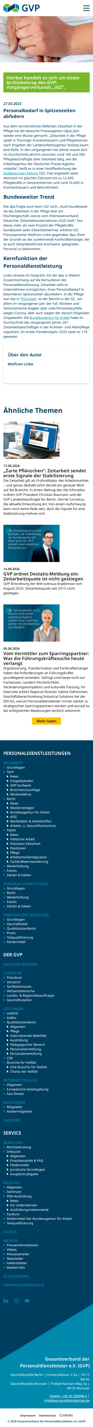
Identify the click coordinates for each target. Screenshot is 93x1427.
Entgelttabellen (21, 781)
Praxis (11, 933)
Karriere (11, 1120)
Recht (11, 893)
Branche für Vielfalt (21, 1062)
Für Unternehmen (23, 1205)
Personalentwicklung (26, 1053)
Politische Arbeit (22, 839)
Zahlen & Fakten (19, 875)
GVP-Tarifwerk (20, 785)
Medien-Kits (16, 1267)
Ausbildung (19, 1040)
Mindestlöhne (20, 794)
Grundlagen (16, 767)
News (14, 776)
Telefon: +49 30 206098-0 (68, 1396)
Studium (13, 1214)
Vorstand (13, 982)
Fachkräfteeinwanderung (29, 861)
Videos (12, 1249)
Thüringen (28, 298)
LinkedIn (5, 1300)
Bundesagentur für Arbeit (50, 317)
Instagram (16, 1300)
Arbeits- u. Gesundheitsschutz (33, 826)
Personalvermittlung (25, 1049)
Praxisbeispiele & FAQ (26, 1160)
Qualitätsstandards (21, 928)
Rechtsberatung (19, 1147)
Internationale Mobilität (28, 1035)
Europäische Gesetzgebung (28, 1089)
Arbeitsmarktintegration (28, 857)
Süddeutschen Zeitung (20, 173)
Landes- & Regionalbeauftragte (30, 995)
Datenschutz (47, 1415)
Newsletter (15, 1258)
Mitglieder (15, 1107)
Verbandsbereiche (21, 991)
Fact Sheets (15, 1093)
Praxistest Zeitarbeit (25, 843)
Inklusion (14, 1151)
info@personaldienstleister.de (67, 1400)
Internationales (20, 1080)
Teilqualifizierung (20, 937)
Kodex (11, 1017)
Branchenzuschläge (25, 790)
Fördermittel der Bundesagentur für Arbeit (39, 1218)
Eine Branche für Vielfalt (28, 1067)
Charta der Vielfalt (24, 1071)
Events (12, 870)
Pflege (14, 852)
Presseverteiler (18, 1254)
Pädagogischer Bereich (27, 1044)
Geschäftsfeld (17, 924)
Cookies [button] (66, 1415)
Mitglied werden (20, 964)
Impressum (28, 1415)
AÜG (13, 817)
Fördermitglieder (20, 1111)
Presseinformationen (22, 1245)
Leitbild (12, 1013)
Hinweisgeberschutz (23, 1285)
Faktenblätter (17, 1263)
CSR (10, 1058)
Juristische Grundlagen (27, 1169)
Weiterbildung (18, 866)
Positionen (18, 848)
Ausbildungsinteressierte (29, 1209)
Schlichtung (16, 1276)
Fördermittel (16, 942)
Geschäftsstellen (19, 1000)
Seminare (14, 1192)
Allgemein (18, 1026)
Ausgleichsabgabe (24, 1174)
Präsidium (14, 977)
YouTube (27, 1300)
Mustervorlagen (22, 808)
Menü (86, 8)
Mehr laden (46, 721)
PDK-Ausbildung (19, 1196)
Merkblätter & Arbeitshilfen (31, 821)
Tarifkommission (19, 986)
